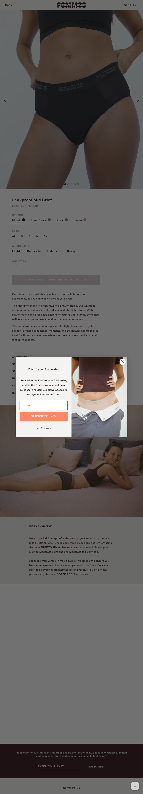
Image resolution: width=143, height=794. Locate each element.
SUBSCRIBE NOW (43, 416)
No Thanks (43, 428)
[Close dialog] (122, 361)
